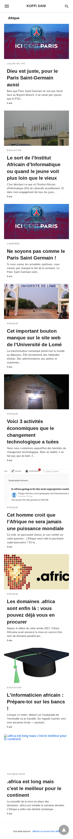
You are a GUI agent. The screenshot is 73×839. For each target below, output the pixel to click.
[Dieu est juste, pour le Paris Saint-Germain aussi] (36, 41)
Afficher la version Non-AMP (46, 831)
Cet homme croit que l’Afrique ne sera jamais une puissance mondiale (35, 521)
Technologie (16, 774)
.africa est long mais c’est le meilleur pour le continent (34, 788)
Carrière (13, 244)
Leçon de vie (16, 63)
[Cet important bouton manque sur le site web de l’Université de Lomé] (36, 301)
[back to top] (64, 830)
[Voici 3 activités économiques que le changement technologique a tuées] (36, 391)
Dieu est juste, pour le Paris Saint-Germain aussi (32, 77)
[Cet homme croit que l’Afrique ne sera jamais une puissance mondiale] (36, 485)
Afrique (12, 323)
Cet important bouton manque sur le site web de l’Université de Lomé (34, 337)
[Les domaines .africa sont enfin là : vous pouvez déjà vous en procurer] (36, 571)
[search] (66, 6)
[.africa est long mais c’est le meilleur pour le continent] (36, 751)
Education (14, 150)
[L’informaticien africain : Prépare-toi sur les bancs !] (36, 665)
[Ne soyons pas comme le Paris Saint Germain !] (36, 221)
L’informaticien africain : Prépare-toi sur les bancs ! (36, 701)
